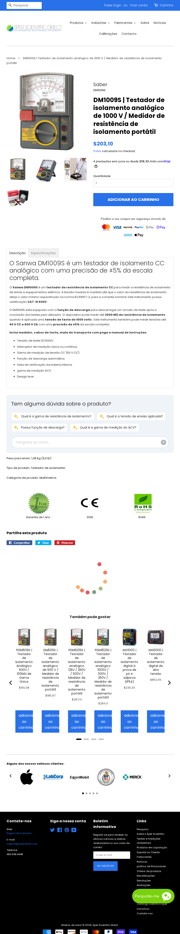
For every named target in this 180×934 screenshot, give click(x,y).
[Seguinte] (169, 682)
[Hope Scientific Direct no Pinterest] (66, 831)
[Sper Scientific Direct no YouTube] (73, 831)
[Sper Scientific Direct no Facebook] (59, 831)
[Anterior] (11, 682)
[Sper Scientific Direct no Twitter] (52, 831)
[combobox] (24, 5)
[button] (52, 416)
